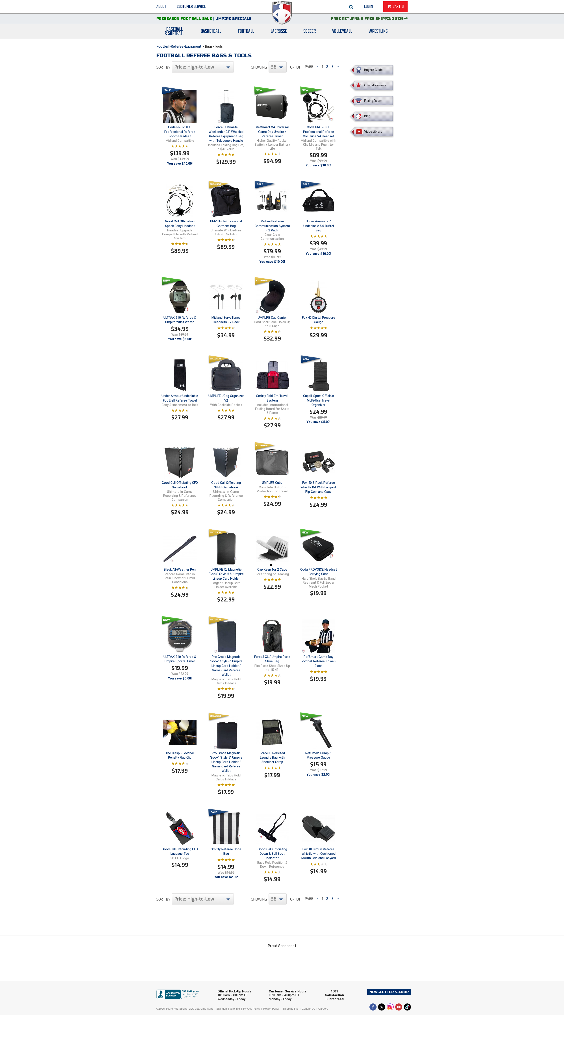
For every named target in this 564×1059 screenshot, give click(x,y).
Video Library (373, 131)
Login (368, 6)
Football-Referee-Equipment (178, 46)
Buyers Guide (373, 70)
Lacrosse (279, 31)
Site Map (221, 1008)
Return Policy (271, 1008)
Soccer (309, 31)
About (161, 6)
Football (246, 31)
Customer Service (191, 6)
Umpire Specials (233, 19)
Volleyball (342, 31)
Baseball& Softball (174, 31)
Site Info (235, 1008)
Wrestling (378, 31)
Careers (323, 1008)
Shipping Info (291, 1008)
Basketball (211, 31)
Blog (367, 116)
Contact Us (308, 1008)
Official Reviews (375, 85)
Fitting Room (373, 100)
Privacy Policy (251, 1008)
